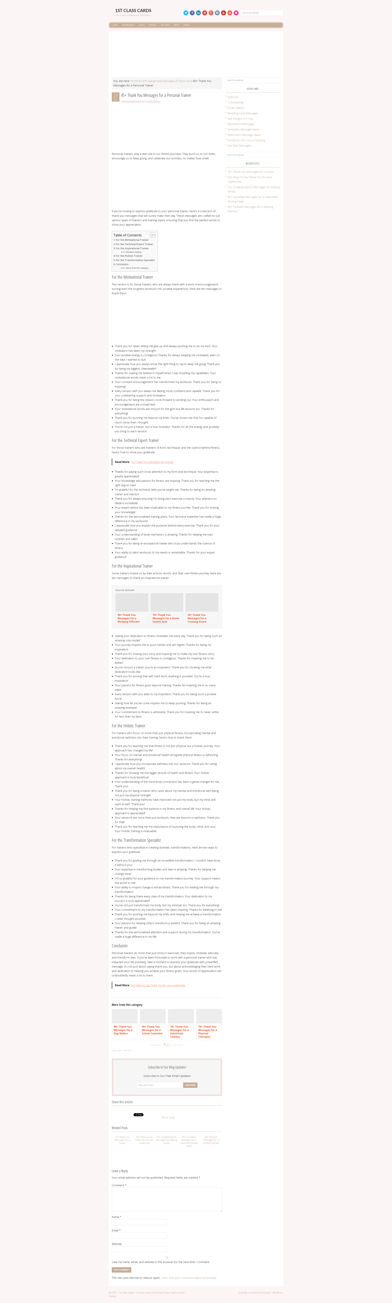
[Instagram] (217, 12)
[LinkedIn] (198, 12)
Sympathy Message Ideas (243, 129)
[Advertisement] (196, 55)
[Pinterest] (204, 12)
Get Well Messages (239, 145)
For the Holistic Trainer (129, 256)
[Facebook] (192, 12)
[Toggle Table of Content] (151, 235)
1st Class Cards (133, 11)
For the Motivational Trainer (132, 240)
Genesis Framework (261, 1292)
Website (117, 1244)
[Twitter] (185, 12)
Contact (113, 1296)
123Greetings (236, 102)
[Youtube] (223, 12)
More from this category (137, 268)
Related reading (133, 252)
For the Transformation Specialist (135, 260)
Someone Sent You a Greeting (246, 140)
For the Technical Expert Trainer (134, 244)
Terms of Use (177, 1292)
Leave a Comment (153, 101)
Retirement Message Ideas (244, 135)
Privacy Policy (162, 1292)
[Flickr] (236, 12)
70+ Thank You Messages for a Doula (152, 462)
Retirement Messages (241, 124)
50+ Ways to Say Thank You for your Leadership (158, 985)
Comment (119, 1185)
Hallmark (233, 97)
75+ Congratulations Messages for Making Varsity (166, 1140)
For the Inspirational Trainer (132, 248)
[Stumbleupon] (229, 12)
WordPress (278, 1292)
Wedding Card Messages (243, 113)
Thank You (140, 101)
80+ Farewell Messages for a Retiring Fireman (211, 1140)
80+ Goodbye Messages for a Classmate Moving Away (189, 1142)
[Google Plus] (211, 12)
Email (116, 1230)
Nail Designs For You (240, 118)
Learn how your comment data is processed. (189, 1278)
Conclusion (122, 264)
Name (116, 1217)
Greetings (243, 1292)
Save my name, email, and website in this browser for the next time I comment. (161, 1262)
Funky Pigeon (236, 108)
